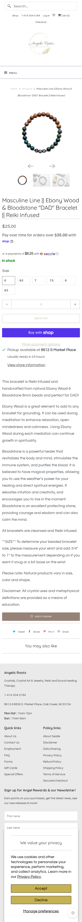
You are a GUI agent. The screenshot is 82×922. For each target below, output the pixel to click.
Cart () (65, 15)
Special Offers (13, 774)
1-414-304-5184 (30, 15)
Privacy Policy (52, 755)
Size (5, 271)
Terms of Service (54, 774)
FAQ (7, 755)
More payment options (41, 344)
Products (27, 88)
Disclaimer (50, 742)
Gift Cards (10, 768)
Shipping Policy (53, 768)
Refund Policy (52, 761)
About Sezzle (51, 736)
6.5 (21, 280)
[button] (41, 254)
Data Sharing (52, 748)
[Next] (52, 165)
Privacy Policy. (29, 877)
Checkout (40, 22)
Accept (41, 888)
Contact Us (11, 742)
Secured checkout (55, 780)
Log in (46, 15)
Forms (8, 761)
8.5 (6, 290)
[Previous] (30, 165)
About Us (10, 736)
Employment (12, 748)
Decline (41, 900)
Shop (15, 15)
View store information (26, 365)
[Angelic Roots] (41, 44)
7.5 (51, 280)
